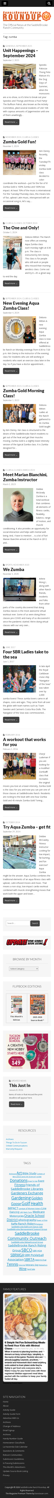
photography (27, 1220)
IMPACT (13, 1208)
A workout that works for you (24, 742)
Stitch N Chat (40, 1260)
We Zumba (13, 569)
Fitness (19, 1185)
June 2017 (10, 647)
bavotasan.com (41, 1493)
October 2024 (30, 223)
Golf (25, 1203)
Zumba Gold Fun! (19, 141)
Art (19, 1172)
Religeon (39, 1224)
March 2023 (29, 470)
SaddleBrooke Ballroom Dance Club (27, 1226)
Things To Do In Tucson (16, 1142)
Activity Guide (9, 1410)
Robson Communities (12, 1455)
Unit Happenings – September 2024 (20, 53)
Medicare (39, 1212)
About (5, 1405)
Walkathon (43, 1265)
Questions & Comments (13, 1450)
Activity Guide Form (11, 1414)
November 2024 (13, 137)
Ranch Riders (27, 1224)
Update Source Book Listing (15, 1471)
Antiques (12, 1174)
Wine (23, 1269)
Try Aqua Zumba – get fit (27, 826)
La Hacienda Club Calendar (15, 1446)
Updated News (18, 1081)
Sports (8, 565)
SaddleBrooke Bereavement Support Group (27, 1229)
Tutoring (22, 1265)
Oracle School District (26, 1217)
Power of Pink (42, 1220)
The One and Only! (21, 227)
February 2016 (12, 735)
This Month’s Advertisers (14, 1467)
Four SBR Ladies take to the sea (25, 654)
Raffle (14, 1223)
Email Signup (9, 1430)
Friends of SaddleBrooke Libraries (27, 1187)
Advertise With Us (11, 1418)
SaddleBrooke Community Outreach (27, 1235)
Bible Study (29, 1173)
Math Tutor (28, 1212)
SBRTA (29, 1259)
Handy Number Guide (13, 1438)
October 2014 (12, 822)
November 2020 (21, 565)
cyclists (38, 1177)
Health (37, 1203)
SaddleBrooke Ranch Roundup (33, 1487)
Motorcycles (17, 1216)
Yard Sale (31, 1269)
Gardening (21, 1198)
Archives (10, 1139)
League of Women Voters (30, 1208)
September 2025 (24, 46)
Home (5, 1401)
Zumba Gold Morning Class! (23, 393)
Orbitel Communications (17, 1145)
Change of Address (12, 1426)
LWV (21, 1212)
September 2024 (13, 298)
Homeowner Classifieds (14, 1442)
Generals (10, 46)
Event (41, 1181)
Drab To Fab (33, 1181)
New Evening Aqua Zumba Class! (21, 305)
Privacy (6, 1475)
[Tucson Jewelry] (27, 1051)
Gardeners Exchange (27, 1193)
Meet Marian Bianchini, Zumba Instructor (25, 477)
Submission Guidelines (13, 1459)
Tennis (12, 1264)
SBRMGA (17, 1255)
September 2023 (13, 386)
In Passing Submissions (13, 1463)
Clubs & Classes (30, 137)
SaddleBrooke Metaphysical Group (27, 1242)
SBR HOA (37, 1250)
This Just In (19, 1085)
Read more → (11, 122)
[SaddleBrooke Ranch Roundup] (27, 14)
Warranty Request (14, 1149)
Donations (19, 1180)
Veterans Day (32, 1264)
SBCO (26, 1250)
